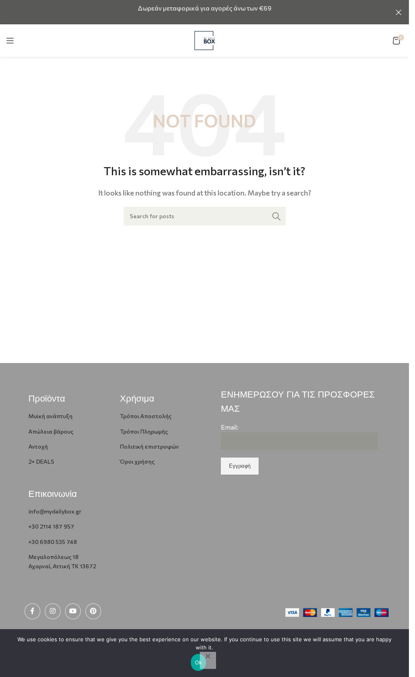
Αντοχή (38, 446)
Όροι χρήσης (137, 461)
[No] (208, 660)
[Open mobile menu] (10, 40)
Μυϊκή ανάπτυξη (50, 416)
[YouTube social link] (73, 611)
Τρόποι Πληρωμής (144, 431)
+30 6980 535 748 (52, 541)
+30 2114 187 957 (51, 526)
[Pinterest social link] (93, 611)
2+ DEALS (41, 461)
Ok (198, 662)
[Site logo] (204, 39)
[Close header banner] (399, 12)
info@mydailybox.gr (54, 511)
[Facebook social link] (32, 611)
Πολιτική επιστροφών (149, 446)
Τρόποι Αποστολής (145, 416)
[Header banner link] (204, 12)
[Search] (276, 216)
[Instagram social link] (53, 611)
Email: (229, 427)
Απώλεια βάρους (50, 431)
